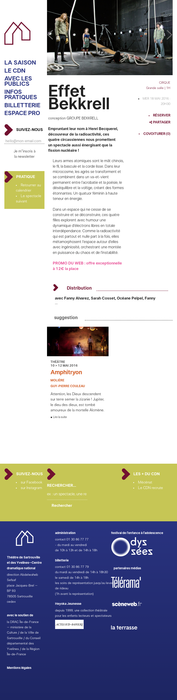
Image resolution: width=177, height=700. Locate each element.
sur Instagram (31, 488)
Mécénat (145, 482)
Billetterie (22, 105)
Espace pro (22, 113)
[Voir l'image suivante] (50, 35)
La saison (20, 62)
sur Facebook (31, 482)
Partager (161, 122)
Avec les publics (18, 81)
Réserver (161, 115)
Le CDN (14, 71)
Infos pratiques (20, 94)
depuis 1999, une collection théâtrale (81, 610)
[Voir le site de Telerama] (130, 589)
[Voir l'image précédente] (170, 35)
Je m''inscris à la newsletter (24, 153)
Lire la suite (60, 417)
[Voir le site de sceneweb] (131, 613)
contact (60, 539)
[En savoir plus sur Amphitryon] (78, 355)
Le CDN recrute (150, 488)
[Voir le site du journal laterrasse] (127, 635)
